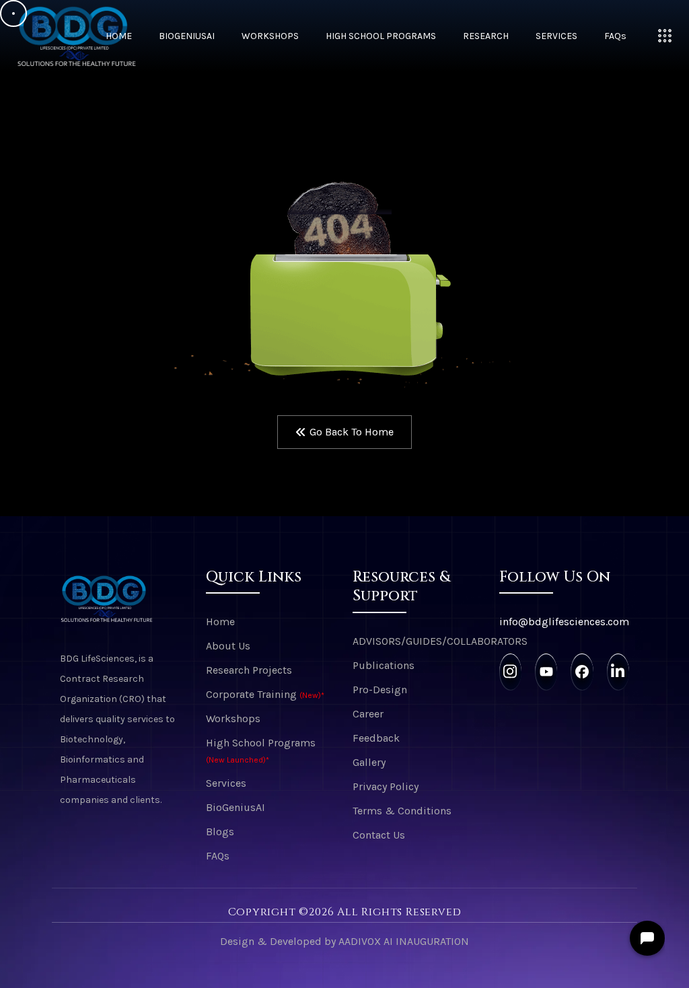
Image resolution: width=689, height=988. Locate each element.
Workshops (270, 36)
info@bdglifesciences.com (564, 621)
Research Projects (249, 670)
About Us (228, 645)
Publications (383, 665)
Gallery (369, 762)
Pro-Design (380, 689)
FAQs (615, 36)
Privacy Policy (386, 786)
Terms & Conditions (402, 810)
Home (119, 36)
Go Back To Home (352, 431)
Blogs (220, 831)
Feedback (376, 738)
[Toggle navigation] (665, 36)
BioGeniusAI (187, 36)
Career (368, 713)
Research (486, 36)
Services (556, 36)
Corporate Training (265, 694)
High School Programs (381, 36)
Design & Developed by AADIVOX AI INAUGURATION (344, 941)
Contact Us (379, 834)
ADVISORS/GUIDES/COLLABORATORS (418, 641)
